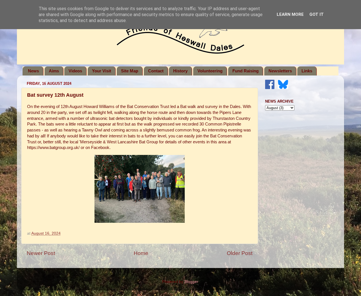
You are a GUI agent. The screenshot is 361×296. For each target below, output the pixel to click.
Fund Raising (245, 70)
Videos (75, 70)
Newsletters (280, 70)
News (33, 70)
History (180, 70)
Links (306, 70)
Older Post (239, 253)
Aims (54, 70)
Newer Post (41, 253)
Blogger (191, 282)
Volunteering (210, 70)
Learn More (290, 14)
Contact (156, 70)
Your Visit (101, 70)
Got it (316, 14)
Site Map (129, 70)
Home (141, 253)
